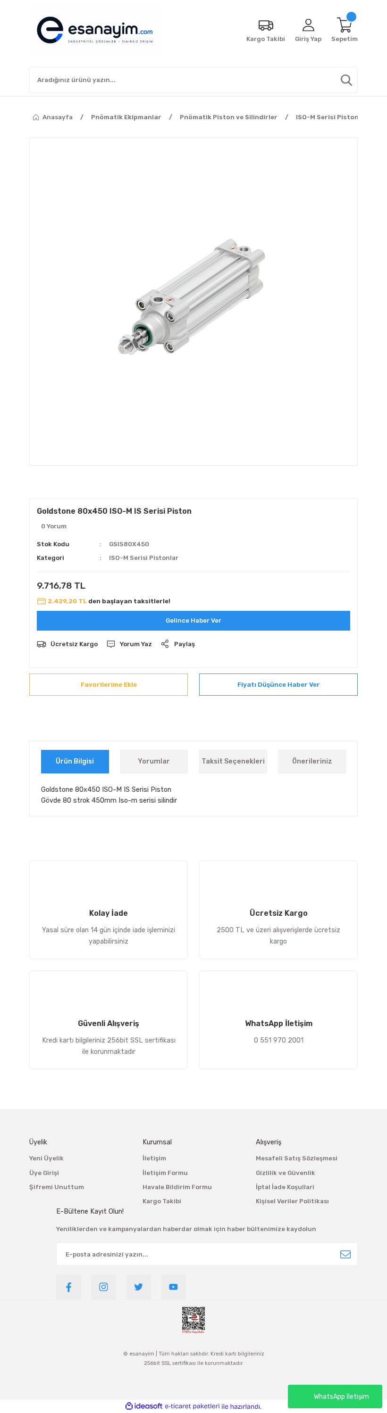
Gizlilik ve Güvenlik (285, 1172)
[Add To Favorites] (108, 685)
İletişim (154, 1158)
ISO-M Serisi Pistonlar (143, 557)
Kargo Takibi (162, 1201)
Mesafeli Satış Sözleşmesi (296, 1158)
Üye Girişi (44, 1172)
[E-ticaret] (192, 1407)
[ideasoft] (144, 1406)
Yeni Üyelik (46, 1158)
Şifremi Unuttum (56, 1187)
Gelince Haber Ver (193, 620)
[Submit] (345, 1254)
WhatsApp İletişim (341, 1397)
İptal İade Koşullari (285, 1187)
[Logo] (94, 31)
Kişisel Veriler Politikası (292, 1201)
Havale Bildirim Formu (177, 1187)
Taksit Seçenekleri (233, 761)
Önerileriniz (312, 761)
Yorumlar (154, 761)
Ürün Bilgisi (75, 761)
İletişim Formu (165, 1172)
